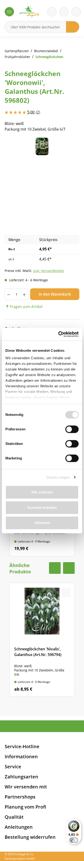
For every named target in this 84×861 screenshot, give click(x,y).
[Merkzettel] (51, 11)
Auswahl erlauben (42, 507)
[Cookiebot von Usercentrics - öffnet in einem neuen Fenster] (59, 334)
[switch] (72, 429)
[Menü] (9, 11)
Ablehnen (42, 523)
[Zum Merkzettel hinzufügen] (70, 147)
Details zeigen (58, 477)
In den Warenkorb (55, 294)
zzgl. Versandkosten (48, 270)
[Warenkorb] (64, 11)
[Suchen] (72, 27)
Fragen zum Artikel (26, 306)
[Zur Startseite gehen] (29, 12)
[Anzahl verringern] (9, 294)
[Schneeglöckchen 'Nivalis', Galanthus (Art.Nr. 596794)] (42, 639)
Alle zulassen (42, 492)
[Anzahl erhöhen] (24, 294)
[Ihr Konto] (76, 11)
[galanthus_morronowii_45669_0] (42, 146)
